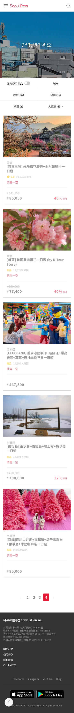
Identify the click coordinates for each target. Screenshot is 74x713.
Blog (58, 679)
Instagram (33, 679)
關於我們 (8, 649)
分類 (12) (55, 95)
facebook (18, 679)
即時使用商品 (15, 83)
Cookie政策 (9, 665)
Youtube (47, 679)
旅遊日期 (18, 95)
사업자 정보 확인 (48, 633)
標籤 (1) (18, 106)
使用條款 (8, 654)
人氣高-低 (54, 106)
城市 (55, 83)
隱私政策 (8, 659)
